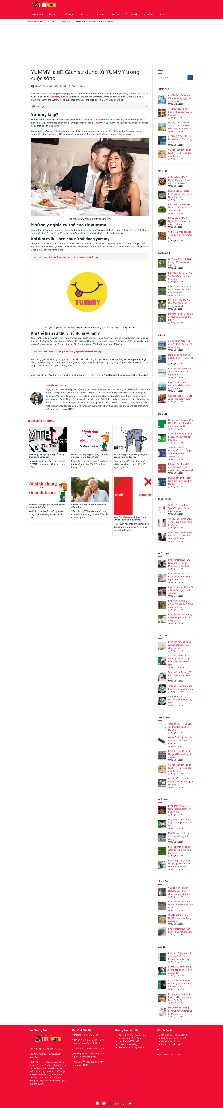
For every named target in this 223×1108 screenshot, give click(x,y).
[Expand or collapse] (146, 106)
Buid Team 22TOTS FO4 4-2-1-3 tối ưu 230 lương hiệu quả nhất (179, 289)
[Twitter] (104, 1103)
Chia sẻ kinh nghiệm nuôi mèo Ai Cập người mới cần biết (180, 590)
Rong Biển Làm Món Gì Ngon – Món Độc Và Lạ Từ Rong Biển (179, 207)
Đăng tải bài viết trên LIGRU (174, 1035)
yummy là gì (58, 96)
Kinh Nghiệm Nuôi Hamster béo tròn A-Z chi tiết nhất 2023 (119, 375)
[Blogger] (97, 1103)
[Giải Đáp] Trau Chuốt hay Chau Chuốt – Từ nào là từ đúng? (130, 518)
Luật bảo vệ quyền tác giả (173, 1038)
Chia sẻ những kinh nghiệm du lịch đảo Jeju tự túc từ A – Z (179, 385)
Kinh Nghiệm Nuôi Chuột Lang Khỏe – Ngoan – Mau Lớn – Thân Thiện (180, 562)
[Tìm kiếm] (190, 77)
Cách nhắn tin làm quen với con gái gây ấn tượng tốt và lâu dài (180, 983)
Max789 (161, 1054)
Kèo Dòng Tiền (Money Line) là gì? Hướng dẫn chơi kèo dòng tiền (179, 863)
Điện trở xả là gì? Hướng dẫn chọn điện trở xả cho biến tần (180, 740)
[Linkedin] (130, 1103)
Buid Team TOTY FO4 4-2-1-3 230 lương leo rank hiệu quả (180, 275)
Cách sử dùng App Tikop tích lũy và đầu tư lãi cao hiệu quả (180, 436)
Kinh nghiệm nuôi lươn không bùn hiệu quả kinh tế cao (180, 904)
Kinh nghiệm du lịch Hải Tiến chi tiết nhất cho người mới (179, 371)
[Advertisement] (111, 45)
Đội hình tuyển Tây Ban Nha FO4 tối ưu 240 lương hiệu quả (179, 303)
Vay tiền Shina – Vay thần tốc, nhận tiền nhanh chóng (59, 375)
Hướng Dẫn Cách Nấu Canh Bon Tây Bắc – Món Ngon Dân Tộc (180, 193)
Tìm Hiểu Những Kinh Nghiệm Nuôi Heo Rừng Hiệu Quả (179, 918)
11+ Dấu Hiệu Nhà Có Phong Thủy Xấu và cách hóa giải (180, 111)
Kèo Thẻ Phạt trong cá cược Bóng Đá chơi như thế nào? (179, 849)
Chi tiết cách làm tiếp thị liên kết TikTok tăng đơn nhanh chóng (180, 152)
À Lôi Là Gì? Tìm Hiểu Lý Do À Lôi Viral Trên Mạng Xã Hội (180, 139)
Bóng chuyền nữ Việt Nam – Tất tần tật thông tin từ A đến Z (179, 808)
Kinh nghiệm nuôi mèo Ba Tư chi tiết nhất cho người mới (179, 576)
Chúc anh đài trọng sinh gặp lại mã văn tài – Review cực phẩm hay (180, 956)
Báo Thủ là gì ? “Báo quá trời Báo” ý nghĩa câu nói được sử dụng (72, 351)
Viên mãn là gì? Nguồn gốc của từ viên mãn (88, 505)
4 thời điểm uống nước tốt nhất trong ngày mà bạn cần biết (179, 98)
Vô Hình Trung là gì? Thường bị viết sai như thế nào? (47, 505)
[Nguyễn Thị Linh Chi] (36, 398)
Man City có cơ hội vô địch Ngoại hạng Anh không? (178, 836)
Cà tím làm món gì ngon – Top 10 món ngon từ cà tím (180, 234)
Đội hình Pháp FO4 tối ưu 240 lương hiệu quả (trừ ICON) (180, 316)
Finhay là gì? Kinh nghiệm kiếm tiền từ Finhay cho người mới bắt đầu (180, 423)
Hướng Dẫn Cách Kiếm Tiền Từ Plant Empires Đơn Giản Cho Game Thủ (180, 125)
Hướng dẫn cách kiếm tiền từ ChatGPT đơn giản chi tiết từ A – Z (180, 781)
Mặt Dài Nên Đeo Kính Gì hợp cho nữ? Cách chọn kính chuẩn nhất (180, 535)
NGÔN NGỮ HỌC (48, 21)
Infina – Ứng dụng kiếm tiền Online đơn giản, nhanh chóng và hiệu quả (180, 467)
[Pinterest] (110, 1103)
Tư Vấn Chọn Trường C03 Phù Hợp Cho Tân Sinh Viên (180, 675)
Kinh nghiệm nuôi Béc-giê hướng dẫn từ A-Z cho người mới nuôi (180, 603)
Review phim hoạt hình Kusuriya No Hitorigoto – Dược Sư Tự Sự (180, 997)
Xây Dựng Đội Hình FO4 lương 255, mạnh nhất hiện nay (179, 262)
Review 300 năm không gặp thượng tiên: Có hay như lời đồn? (180, 969)
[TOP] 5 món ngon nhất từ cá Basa (88, 1048)
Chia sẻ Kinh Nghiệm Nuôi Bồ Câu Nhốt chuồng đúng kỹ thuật (179, 890)
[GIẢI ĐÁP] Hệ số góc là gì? (85, 1035)
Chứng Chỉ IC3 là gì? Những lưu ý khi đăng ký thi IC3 (180, 699)
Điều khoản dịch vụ (170, 1041)
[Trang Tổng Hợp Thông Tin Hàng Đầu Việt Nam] (43, 5)
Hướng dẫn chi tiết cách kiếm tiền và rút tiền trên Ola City (180, 480)
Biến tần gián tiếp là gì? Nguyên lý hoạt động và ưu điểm (179, 754)
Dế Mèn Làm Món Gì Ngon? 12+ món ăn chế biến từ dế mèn (179, 221)
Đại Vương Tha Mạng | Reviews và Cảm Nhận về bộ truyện (180, 1010)
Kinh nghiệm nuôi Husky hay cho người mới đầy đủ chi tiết (180, 617)
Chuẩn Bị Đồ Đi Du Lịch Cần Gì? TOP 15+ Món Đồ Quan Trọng (180, 344)
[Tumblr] (123, 1103)
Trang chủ (33, 21)
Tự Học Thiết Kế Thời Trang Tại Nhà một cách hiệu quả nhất (179, 508)
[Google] (117, 1103)
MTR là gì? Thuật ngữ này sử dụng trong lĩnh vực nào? (46, 455)
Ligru (107, 362)
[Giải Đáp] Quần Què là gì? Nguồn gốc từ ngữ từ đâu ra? (131, 455)
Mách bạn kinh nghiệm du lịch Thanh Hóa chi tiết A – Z (180, 357)
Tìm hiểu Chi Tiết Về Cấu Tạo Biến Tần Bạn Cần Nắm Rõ (180, 726)
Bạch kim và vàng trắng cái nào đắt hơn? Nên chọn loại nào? (179, 644)
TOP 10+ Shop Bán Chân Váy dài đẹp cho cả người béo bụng (180, 521)
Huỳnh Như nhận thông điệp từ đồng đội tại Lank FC (180, 822)
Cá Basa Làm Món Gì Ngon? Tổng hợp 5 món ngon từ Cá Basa (179, 180)
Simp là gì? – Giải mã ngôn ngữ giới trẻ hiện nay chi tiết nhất (71, 257)
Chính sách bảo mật (171, 1044)
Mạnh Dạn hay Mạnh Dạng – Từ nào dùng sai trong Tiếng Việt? (89, 455)
